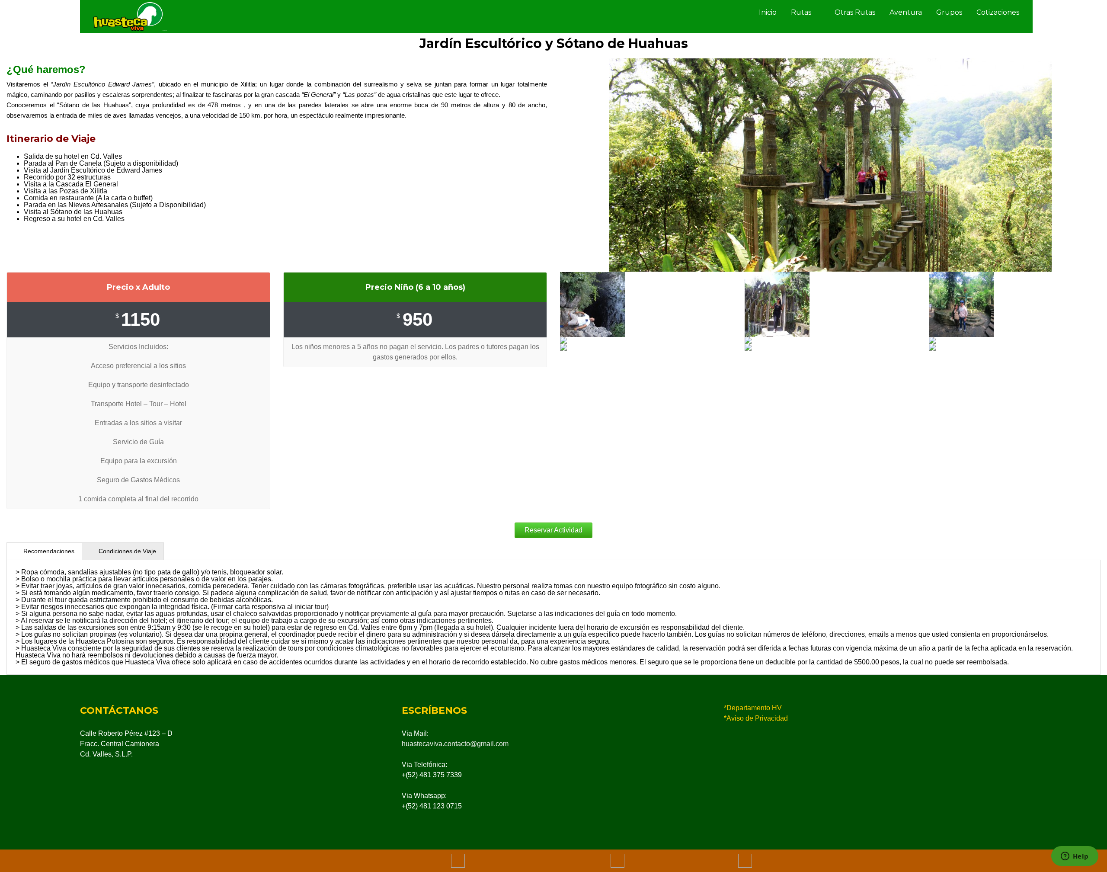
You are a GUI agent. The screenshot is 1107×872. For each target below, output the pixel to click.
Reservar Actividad (553, 530)
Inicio (768, 12)
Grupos (949, 12)
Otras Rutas (855, 12)
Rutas (801, 12)
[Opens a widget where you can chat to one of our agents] (1074, 857)
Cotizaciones (997, 12)
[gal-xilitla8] (646, 304)
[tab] (44, 551)
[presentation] (44, 551)
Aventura (905, 12)
